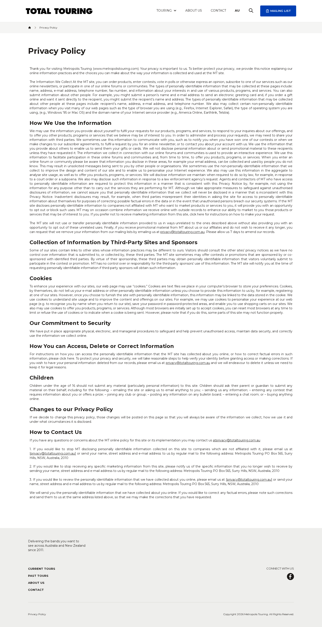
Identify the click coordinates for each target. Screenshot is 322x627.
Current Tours (41, 568)
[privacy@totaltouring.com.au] (53, 453)
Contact (218, 11)
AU (237, 11)
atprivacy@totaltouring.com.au (236, 440)
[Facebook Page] (290, 576)
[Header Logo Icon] (59, 11)
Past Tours (38, 575)
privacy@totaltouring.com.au (182, 232)
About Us (193, 11)
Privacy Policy (37, 614)
